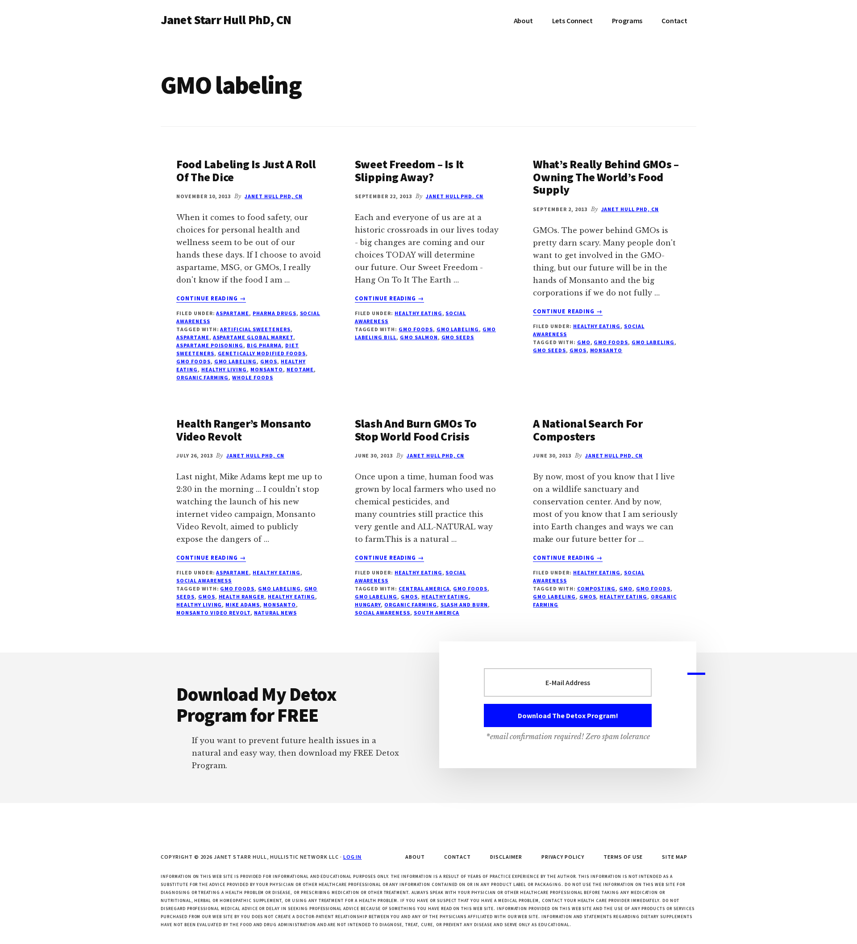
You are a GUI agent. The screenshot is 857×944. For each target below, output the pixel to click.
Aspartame (232, 313)
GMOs (268, 361)
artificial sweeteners (255, 329)
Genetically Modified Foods (262, 353)
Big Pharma (264, 345)
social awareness (204, 580)
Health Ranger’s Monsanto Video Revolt (243, 430)
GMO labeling (235, 361)
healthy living (224, 369)
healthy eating (291, 596)
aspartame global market (253, 337)
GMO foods (193, 361)
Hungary (368, 604)
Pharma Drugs (274, 313)
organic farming (202, 377)
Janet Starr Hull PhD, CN (226, 20)
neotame (300, 369)
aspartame (192, 337)
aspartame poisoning (209, 345)
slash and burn (464, 604)
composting (596, 588)
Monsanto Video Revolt (213, 612)
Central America (424, 588)
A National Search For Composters (588, 430)
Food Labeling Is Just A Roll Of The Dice (246, 170)
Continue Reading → (211, 299)
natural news (275, 612)
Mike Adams (242, 604)
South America (436, 612)
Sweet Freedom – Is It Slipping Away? (409, 170)
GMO (584, 342)
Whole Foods (252, 377)
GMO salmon (419, 337)
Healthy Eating (418, 313)
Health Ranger (241, 596)
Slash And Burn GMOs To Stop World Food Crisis (416, 430)
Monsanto (266, 369)
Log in (352, 856)
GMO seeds (457, 337)
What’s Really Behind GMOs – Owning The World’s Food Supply (606, 177)
